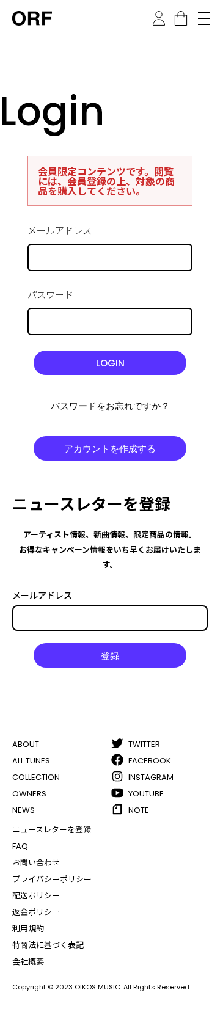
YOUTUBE (146, 794)
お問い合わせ (36, 863)
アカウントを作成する (110, 448)
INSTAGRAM (151, 777)
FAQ (20, 846)
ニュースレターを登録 (51, 830)
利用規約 (28, 929)
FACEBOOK (149, 761)
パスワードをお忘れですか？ (110, 405)
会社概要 (28, 962)
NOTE (138, 810)
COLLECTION (36, 777)
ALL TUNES (31, 761)
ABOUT (25, 744)
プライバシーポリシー (52, 879)
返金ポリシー (36, 912)
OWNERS (29, 794)
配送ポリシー (36, 896)
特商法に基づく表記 (48, 945)
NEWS (23, 810)
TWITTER (144, 744)
